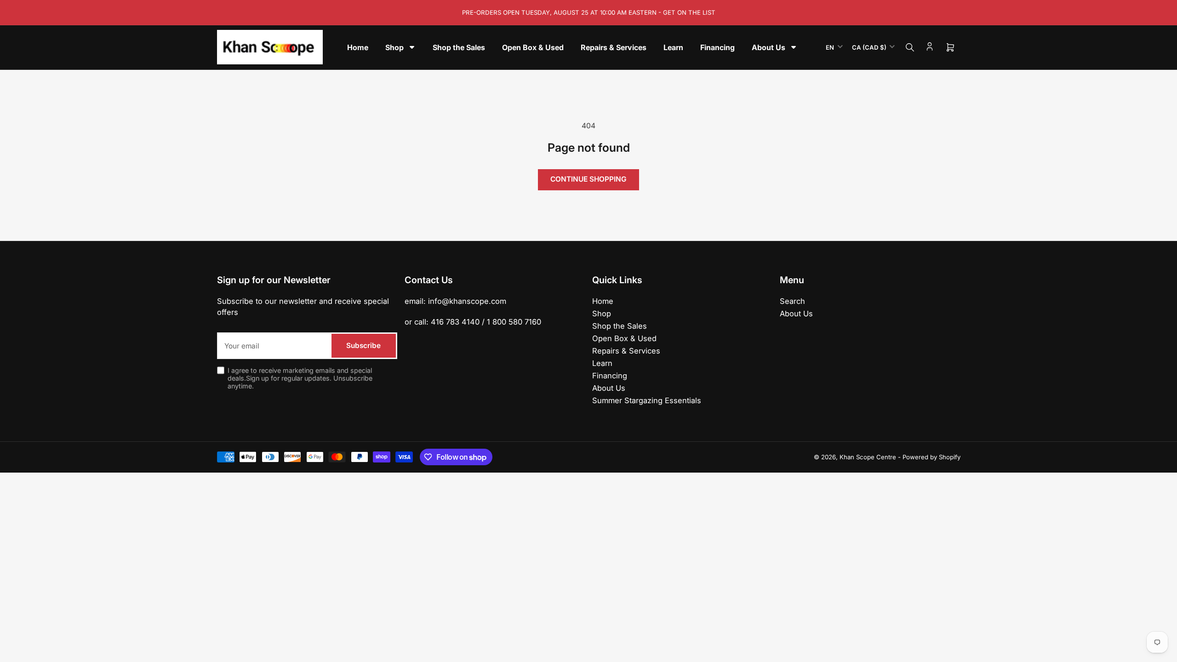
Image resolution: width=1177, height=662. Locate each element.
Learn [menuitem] (673, 47)
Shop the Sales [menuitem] (459, 47)
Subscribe (363, 345)
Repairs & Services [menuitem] (613, 47)
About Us (608, 388)
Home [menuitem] (357, 47)
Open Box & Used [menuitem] (533, 47)
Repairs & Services (626, 350)
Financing (609, 375)
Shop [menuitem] (394, 47)
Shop (601, 313)
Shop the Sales (619, 326)
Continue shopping (588, 179)
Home (602, 301)
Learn (602, 363)
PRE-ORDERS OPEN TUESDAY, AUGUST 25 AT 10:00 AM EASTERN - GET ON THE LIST (588, 12)
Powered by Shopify (931, 457)
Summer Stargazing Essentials (646, 400)
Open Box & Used (624, 338)
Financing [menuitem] (717, 47)
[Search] (910, 47)
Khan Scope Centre (868, 457)
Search (792, 301)
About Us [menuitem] (768, 47)
